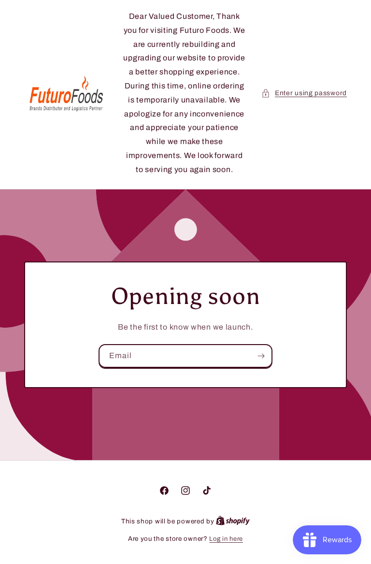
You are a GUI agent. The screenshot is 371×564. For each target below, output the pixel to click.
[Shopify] (233, 521)
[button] (304, 93)
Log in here (226, 538)
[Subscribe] (260, 355)
